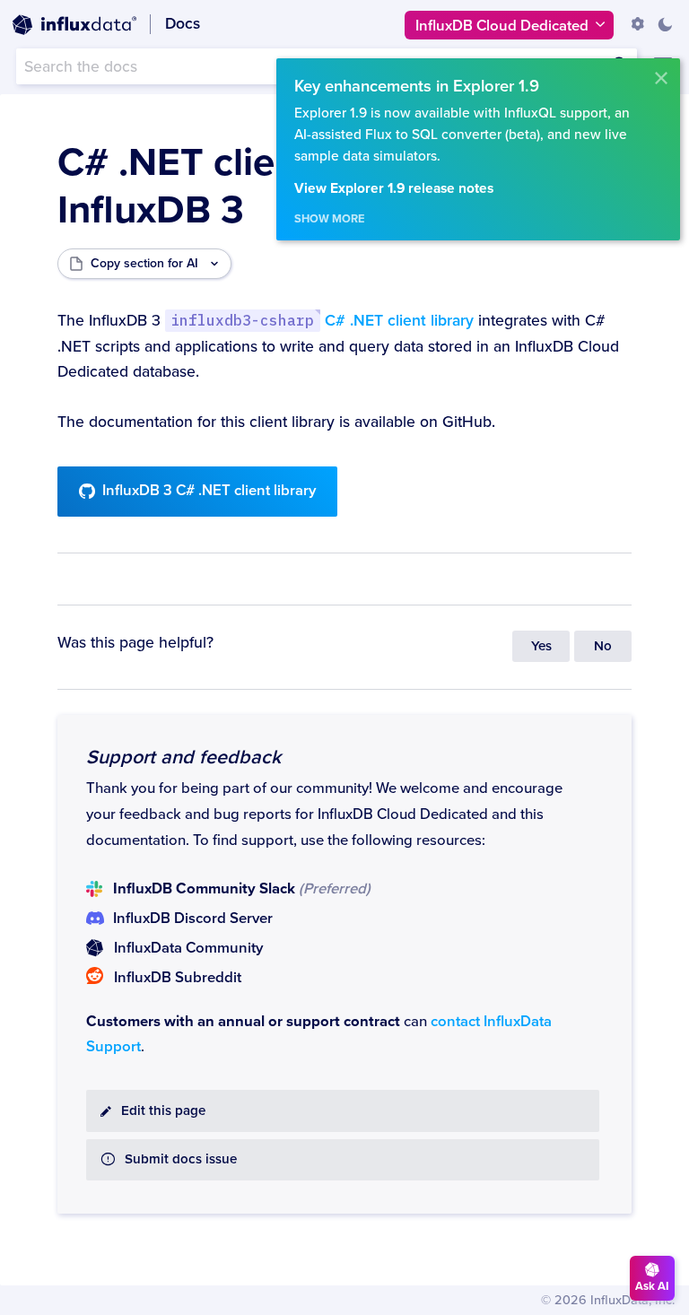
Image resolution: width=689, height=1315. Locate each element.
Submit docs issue (181, 1159)
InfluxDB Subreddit (177, 978)
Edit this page (163, 1110)
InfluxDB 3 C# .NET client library (209, 491)
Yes (541, 646)
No (603, 646)
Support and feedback (183, 757)
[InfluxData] (74, 25)
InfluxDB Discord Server (193, 918)
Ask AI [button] (652, 1286)
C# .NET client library (321, 320)
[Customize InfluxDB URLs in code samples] (637, 24)
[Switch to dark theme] (664, 24)
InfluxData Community (188, 948)
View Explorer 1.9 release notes (393, 188)
